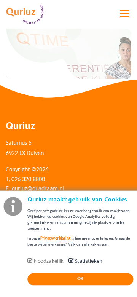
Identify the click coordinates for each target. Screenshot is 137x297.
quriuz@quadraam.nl (38, 189)
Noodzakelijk (49, 261)
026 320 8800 (28, 180)
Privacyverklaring (55, 238)
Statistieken (89, 261)
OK (80, 278)
